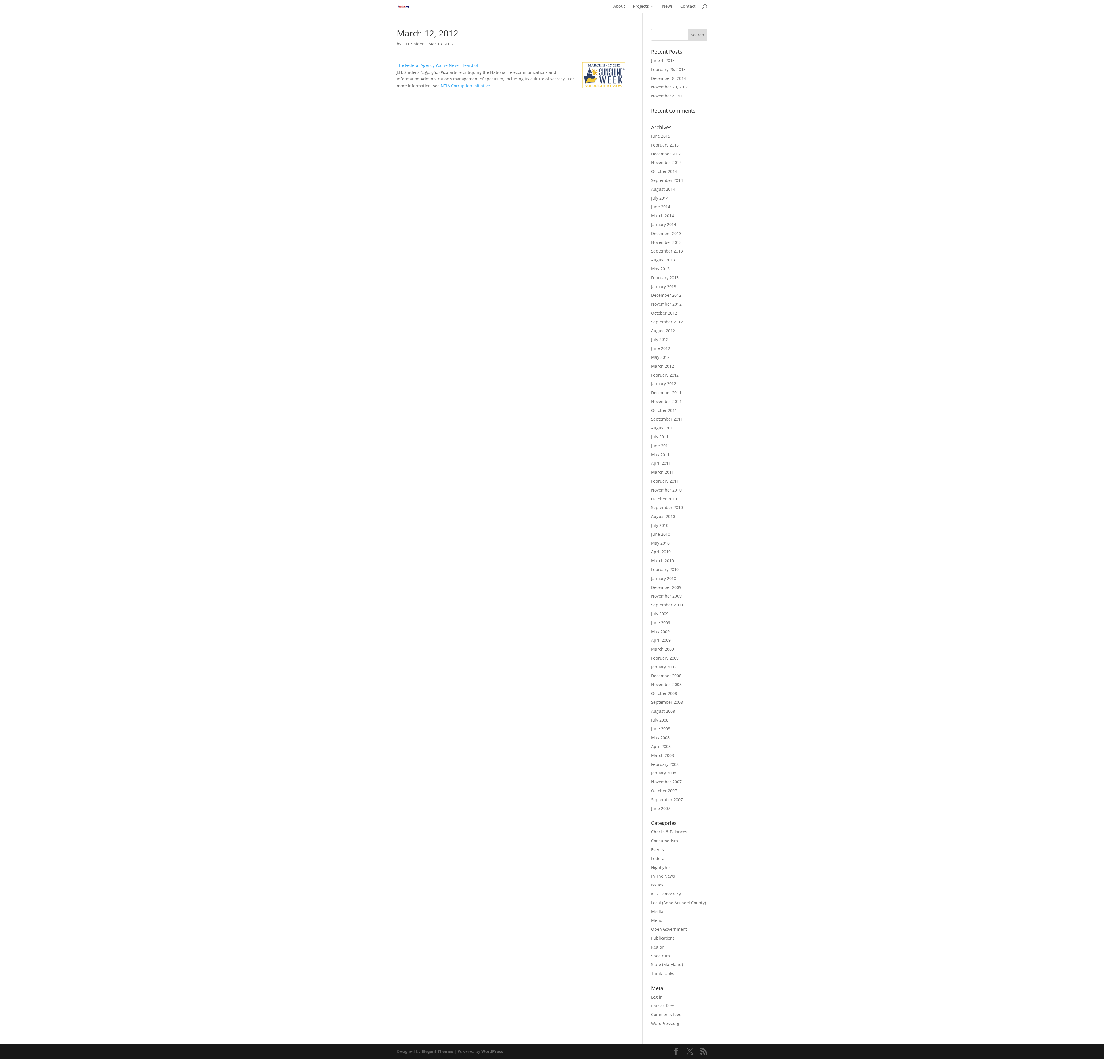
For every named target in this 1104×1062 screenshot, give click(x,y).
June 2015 (660, 136)
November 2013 (666, 242)
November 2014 (666, 162)
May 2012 (660, 357)
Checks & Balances (669, 831)
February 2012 (665, 375)
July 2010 (659, 525)
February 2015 (665, 145)
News (667, 6)
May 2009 (660, 631)
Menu (656, 920)
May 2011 (660, 454)
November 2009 (666, 596)
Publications (663, 938)
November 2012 (666, 304)
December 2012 (666, 295)
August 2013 (663, 260)
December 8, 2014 (668, 78)
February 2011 (665, 481)
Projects (641, 6)
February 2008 (665, 764)
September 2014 (667, 180)
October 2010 (664, 499)
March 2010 (662, 560)
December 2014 (666, 154)
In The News (663, 876)
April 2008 (661, 746)
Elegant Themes (437, 1051)
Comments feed (666, 1014)
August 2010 (663, 516)
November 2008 (666, 684)
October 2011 (664, 410)
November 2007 (666, 782)
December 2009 (666, 587)
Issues (657, 885)
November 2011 (666, 401)
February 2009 (665, 658)
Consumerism (664, 840)
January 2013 (663, 286)
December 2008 (666, 676)
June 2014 (660, 206)
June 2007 (660, 808)
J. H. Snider (413, 44)
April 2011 (661, 463)
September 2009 (667, 605)
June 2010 (660, 534)
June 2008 (660, 728)
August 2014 (663, 189)
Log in (657, 997)
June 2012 (660, 348)
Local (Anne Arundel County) (678, 902)
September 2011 (667, 419)
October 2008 (664, 693)
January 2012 (663, 383)
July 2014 (659, 198)
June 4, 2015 (663, 60)
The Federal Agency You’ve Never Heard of (437, 65)
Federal (658, 858)
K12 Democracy (666, 894)
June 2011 (660, 445)
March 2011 (662, 472)
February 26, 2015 (668, 69)
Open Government (669, 929)
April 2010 (661, 551)
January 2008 (663, 773)
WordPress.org (665, 1023)
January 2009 (663, 667)
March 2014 (662, 215)
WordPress (492, 1051)
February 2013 (665, 277)
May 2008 (660, 737)
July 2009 (659, 613)
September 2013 (667, 251)
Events (657, 849)
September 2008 (667, 702)
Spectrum (660, 956)
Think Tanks (662, 973)
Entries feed (662, 1006)
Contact (688, 6)
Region (657, 947)
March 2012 (662, 366)
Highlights (661, 867)
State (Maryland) (667, 964)
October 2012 (664, 313)
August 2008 (663, 711)
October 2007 (664, 790)
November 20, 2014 (670, 87)
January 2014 (663, 224)
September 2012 (667, 322)
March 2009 (662, 649)
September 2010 (667, 507)
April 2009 (661, 640)
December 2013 (666, 233)
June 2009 (660, 622)
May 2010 (660, 543)
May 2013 (660, 268)
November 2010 (666, 490)
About (619, 6)
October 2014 (664, 171)
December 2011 (666, 392)
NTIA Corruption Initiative (465, 85)
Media (657, 911)
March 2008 (662, 755)
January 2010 (663, 578)
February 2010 (665, 569)
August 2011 (663, 428)
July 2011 (659, 437)
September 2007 (667, 799)
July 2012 (659, 339)
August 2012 (663, 331)
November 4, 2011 (668, 96)
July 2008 (659, 720)
